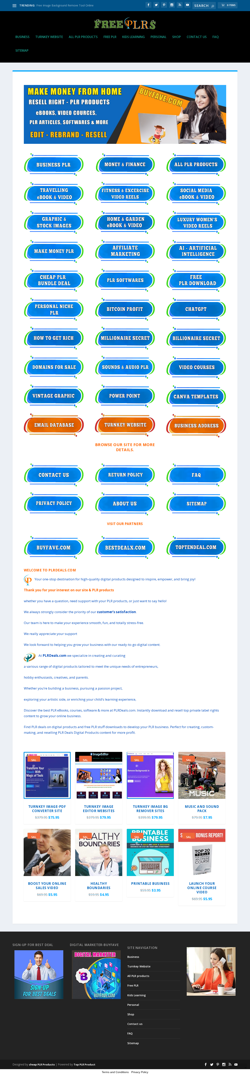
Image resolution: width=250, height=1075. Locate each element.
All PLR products (83, 37)
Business (22, 37)
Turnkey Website (49, 37)
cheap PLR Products (42, 1064)
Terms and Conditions (115, 1072)
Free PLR (110, 37)
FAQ (215, 37)
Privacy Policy (139, 1072)
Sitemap (22, 51)
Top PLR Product (84, 1064)
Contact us (197, 37)
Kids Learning (133, 37)
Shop (176, 37)
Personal (158, 37)
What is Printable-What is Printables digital (62, 5)
